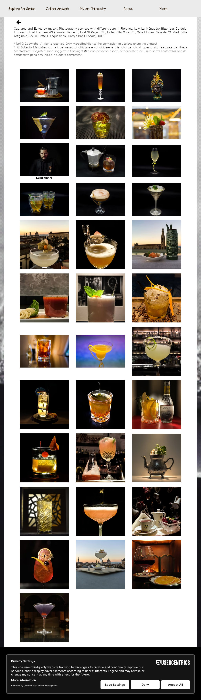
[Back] (18, 22)
